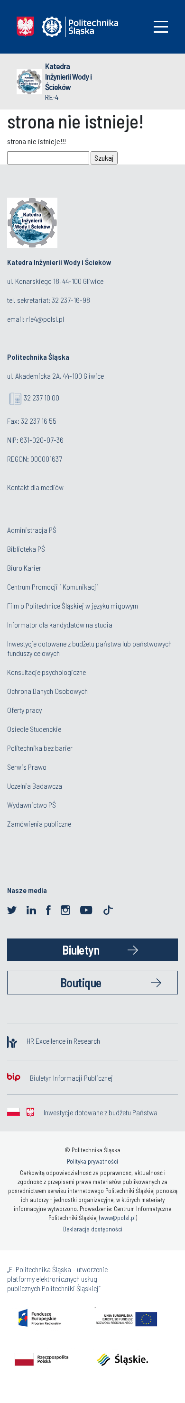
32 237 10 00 (41, 397)
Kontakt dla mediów (35, 487)
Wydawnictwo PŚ (31, 804)
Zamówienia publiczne (39, 823)
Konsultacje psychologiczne (46, 671)
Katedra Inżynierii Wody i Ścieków (68, 76)
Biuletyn (80, 949)
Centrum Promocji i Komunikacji (52, 586)
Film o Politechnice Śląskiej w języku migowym (72, 605)
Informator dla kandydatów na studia (59, 624)
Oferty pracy (24, 709)
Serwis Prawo (26, 766)
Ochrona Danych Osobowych (47, 690)
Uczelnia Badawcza (34, 785)
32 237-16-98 (71, 299)
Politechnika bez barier (40, 747)
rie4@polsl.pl (45, 318)
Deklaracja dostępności (92, 1229)
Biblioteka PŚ (26, 548)
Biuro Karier (24, 567)
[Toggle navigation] (160, 26)
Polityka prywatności (92, 1161)
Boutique (81, 982)
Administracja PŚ (31, 529)
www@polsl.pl (118, 1217)
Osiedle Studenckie (34, 728)
